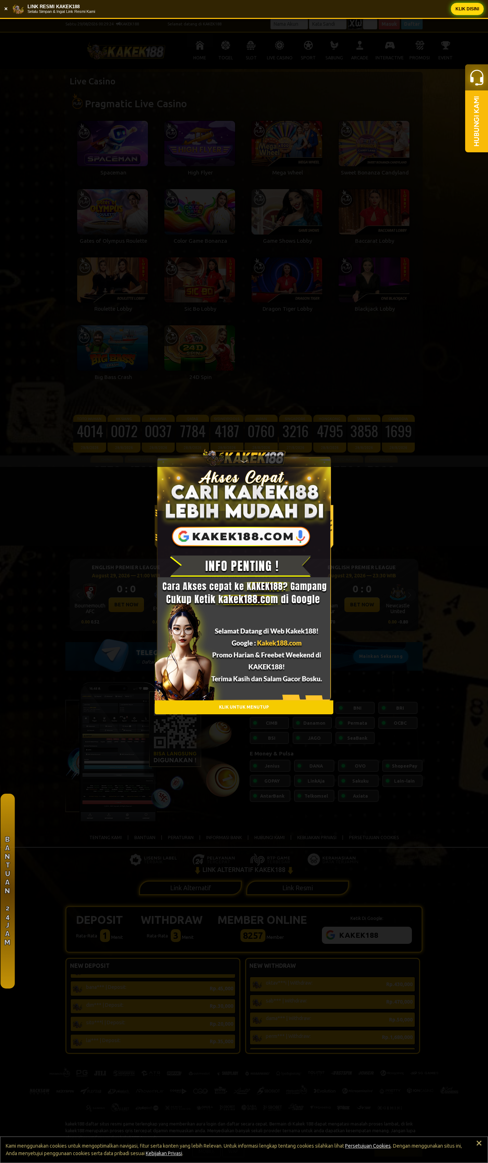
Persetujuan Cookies (368, 1146)
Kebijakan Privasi (164, 1153)
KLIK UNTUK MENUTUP (244, 707)
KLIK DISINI (467, 8)
